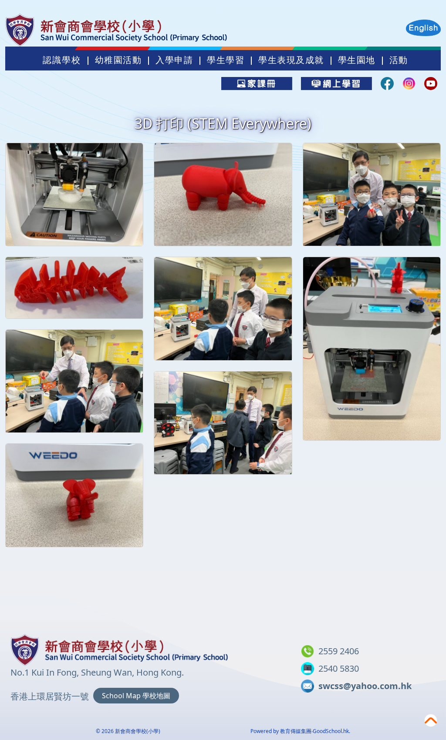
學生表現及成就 (291, 60)
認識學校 (62, 60)
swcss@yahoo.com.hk (365, 686)
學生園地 (356, 60)
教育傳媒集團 (295, 731)
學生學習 (225, 60)
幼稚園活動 (118, 60)
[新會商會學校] (119, 648)
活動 (398, 60)
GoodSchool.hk (331, 731)
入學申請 (174, 60)
